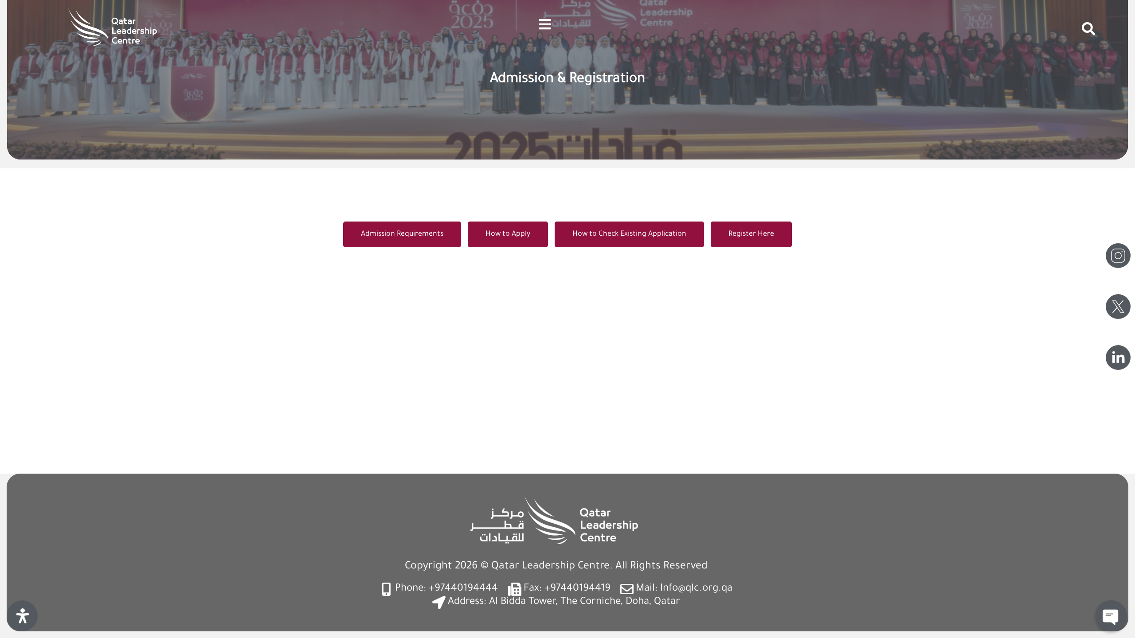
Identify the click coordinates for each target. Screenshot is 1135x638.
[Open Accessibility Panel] (22, 615)
